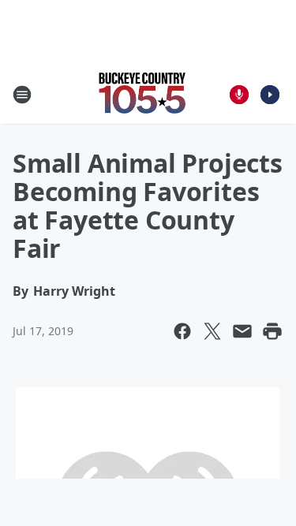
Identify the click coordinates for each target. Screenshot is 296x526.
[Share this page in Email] (242, 331)
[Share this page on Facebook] (182, 331)
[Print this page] (272, 331)
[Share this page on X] (212, 331)
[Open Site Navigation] (22, 94)
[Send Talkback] (239, 94)
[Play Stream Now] (269, 94)
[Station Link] (143, 94)
